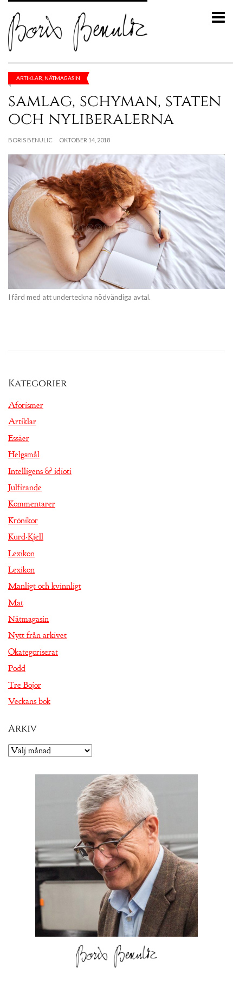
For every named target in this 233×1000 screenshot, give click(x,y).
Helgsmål (24, 454)
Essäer (18, 438)
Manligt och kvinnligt (44, 586)
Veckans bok (29, 701)
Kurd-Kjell (25, 536)
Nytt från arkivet (37, 635)
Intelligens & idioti (40, 471)
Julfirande (25, 487)
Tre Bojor (24, 685)
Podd (16, 668)
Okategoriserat (33, 652)
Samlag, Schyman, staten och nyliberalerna (114, 110)
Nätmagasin (62, 78)
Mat (15, 602)
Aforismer (25, 405)
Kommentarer (31, 503)
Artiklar (29, 78)
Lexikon (21, 553)
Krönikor (23, 520)
